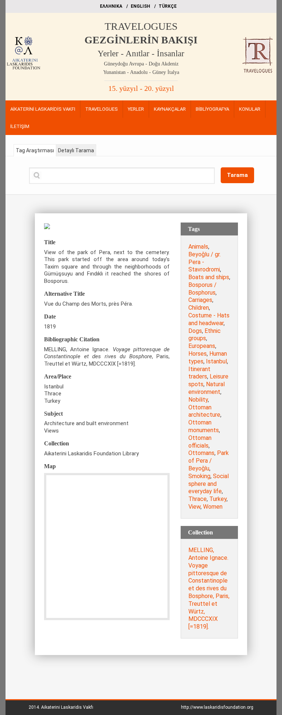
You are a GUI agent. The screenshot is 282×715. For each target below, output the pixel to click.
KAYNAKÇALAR (170, 109)
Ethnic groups (204, 334)
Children (198, 307)
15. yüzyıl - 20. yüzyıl (141, 88)
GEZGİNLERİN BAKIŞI (141, 40)
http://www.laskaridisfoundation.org (217, 707)
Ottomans (201, 452)
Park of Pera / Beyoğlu (208, 460)
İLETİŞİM (19, 126)
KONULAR (249, 109)
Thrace (197, 498)
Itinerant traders (199, 373)
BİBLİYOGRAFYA (212, 109)
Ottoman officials (200, 441)
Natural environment (206, 388)
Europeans (201, 345)
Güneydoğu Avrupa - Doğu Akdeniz (141, 64)
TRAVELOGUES (141, 26)
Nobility (198, 399)
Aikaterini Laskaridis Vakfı (67, 707)
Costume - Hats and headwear (208, 319)
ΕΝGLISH (140, 6)
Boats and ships (208, 277)
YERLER (136, 109)
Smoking (199, 476)
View (194, 506)
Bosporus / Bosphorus (202, 288)
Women (213, 506)
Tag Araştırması (35, 150)
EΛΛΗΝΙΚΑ (111, 6)
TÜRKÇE (168, 6)
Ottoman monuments (203, 426)
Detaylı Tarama (76, 150)
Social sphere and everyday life (208, 484)
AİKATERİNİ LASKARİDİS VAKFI (42, 109)
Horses (197, 353)
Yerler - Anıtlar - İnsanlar (141, 53)
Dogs (195, 330)
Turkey (218, 498)
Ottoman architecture (204, 411)
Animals (198, 246)
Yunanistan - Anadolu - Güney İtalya (141, 72)
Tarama (237, 175)
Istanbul (216, 361)
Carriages (200, 299)
